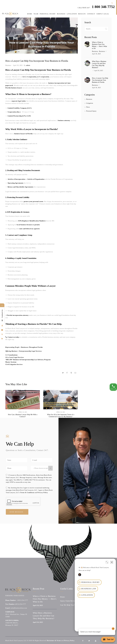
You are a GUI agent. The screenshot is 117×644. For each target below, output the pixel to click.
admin (27, 65)
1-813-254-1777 (22, 600)
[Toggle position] (107, 562)
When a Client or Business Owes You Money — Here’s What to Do (99, 45)
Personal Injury (91, 111)
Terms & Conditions (27, 492)
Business (8, 65)
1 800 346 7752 (103, 7)
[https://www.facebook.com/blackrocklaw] (2, 325)
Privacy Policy (42, 492)
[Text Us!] (108, 639)
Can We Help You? (67, 605)
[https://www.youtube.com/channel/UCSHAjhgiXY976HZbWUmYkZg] (2, 330)
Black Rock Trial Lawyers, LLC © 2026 (18, 640)
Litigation (89, 103)
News (88, 107)
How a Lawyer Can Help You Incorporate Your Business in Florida (100, 80)
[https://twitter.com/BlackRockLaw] (2, 334)
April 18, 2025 (18, 65)
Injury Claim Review (68, 601)
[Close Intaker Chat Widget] (112, 562)
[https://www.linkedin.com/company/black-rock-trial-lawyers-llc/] (2, 338)
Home (62, 597)
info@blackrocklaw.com (19, 608)
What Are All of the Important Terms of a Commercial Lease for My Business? (60, 415)
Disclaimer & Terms (54, 640)
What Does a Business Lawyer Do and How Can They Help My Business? (99, 64)
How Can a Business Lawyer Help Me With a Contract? (22, 415)
